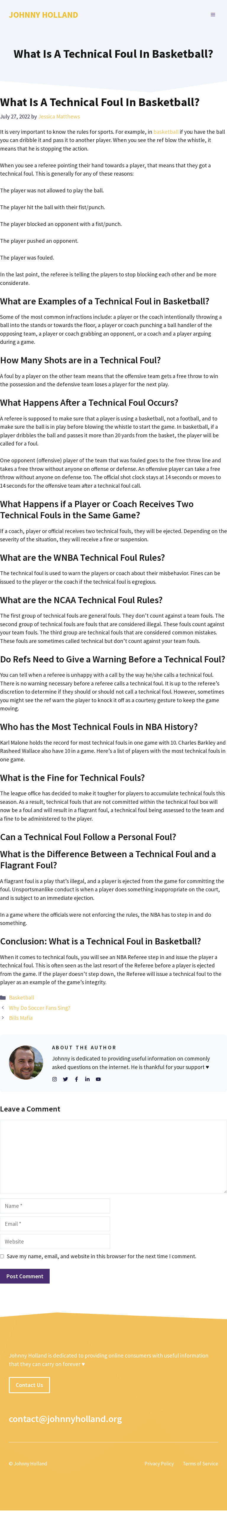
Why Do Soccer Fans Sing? (39, 1007)
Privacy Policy (159, 1464)
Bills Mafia (21, 1017)
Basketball (21, 997)
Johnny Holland (43, 14)
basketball (166, 131)
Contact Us (29, 1384)
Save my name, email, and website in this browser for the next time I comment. (101, 1256)
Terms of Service (200, 1464)
